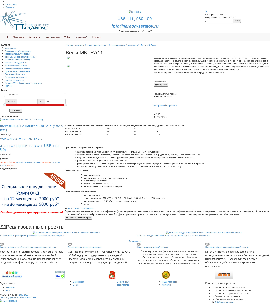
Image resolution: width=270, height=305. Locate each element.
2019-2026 (23, 294)
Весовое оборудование (16, 65)
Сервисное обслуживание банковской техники (227, 246)
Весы (12, 162)
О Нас (67, 36)
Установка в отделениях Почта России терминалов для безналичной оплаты (173, 235)
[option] (28, 275)
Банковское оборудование (17, 68)
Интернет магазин (74, 45)
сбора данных (35, 162)
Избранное (160, 105)
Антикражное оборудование (18, 50)
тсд (52, 162)
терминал (46, 162)
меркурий (19, 162)
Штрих (57, 162)
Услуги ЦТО (34, 36)
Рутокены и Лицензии (15, 74)
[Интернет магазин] (7, 37)
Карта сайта (11, 4)
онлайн (27, 162)
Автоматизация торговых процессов (85, 246)
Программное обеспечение (17, 71)
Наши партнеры (52, 36)
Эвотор (10, 165)
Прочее (8, 85)
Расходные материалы (15, 77)
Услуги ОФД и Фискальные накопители (23, 82)
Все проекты (135, 241)
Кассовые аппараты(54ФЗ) (17, 59)
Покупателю (80, 36)
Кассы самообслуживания (17, 53)
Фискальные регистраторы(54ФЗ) (20, 56)
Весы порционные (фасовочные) (123, 45)
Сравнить (172, 105)
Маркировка (18, 36)
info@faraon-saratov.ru (224, 302)
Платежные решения (14, 79)
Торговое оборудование (16, 62)
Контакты (9, 7)
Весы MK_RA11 (148, 45)
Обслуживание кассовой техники (152, 246)
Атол (6, 162)
